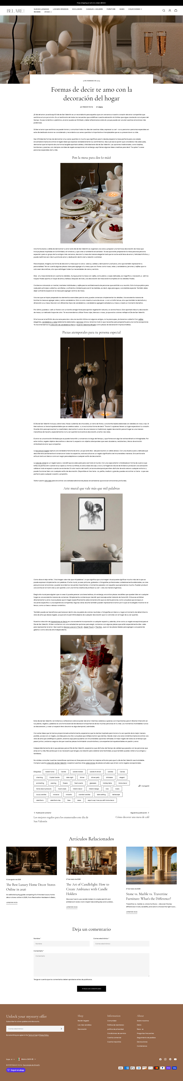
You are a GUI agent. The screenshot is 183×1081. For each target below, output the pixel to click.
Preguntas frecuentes (145, 1033)
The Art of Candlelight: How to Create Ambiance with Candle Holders (87, 889)
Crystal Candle (54, 777)
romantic (69, 794)
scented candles (84, 794)
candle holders (78, 772)
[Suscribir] (61, 1028)
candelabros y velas (49, 322)
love (107, 789)
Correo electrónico (101, 938)
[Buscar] (163, 10)
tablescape (116, 794)
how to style (62, 789)
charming (39, 777)
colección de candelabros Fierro (62, 325)
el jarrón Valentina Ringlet (86, 325)
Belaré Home (17, 1065)
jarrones (80, 322)
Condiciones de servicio (116, 1033)
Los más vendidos (85, 1025)
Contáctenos (142, 1046)
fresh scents (78, 783)
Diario (100, 107)
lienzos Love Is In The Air (73, 627)
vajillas (140, 319)
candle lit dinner (95, 772)
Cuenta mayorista (114, 1042)
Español (9, 1059)
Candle (63, 772)
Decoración (82, 1029)
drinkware (109, 777)
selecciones (90, 763)
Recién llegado (83, 1021)
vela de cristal (41, 463)
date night (69, 777)
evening (53, 783)
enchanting (40, 783)
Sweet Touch (89, 627)
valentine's (40, 800)
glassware (93, 783)
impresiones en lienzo (59, 621)
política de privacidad (115, 1029)
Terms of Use (32, 1035)
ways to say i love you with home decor (101, 800)
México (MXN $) (27, 1059)
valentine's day (55, 800)
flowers (65, 783)
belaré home (49, 772)
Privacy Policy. (44, 1035)
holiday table (107, 783)
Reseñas (140, 1029)
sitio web (48, 481)
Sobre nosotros (143, 1021)
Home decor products (43, 789)
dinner (82, 777)
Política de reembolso (115, 1025)
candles (110, 772)
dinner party (95, 777)
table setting (101, 794)
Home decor (123, 783)
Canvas (122, 772)
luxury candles (41, 794)
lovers (117, 789)
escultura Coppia (42, 451)
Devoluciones (142, 1042)
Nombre (37, 938)
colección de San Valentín (56, 763)
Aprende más (11, 903)
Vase (68, 800)
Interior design (94, 789)
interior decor (77, 789)
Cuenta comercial (114, 1037)
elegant (122, 777)
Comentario (39, 951)
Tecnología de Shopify (31, 1065)
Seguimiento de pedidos (146, 1037)
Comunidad (111, 1021)
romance (56, 794)
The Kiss (98, 627)
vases (79, 800)
